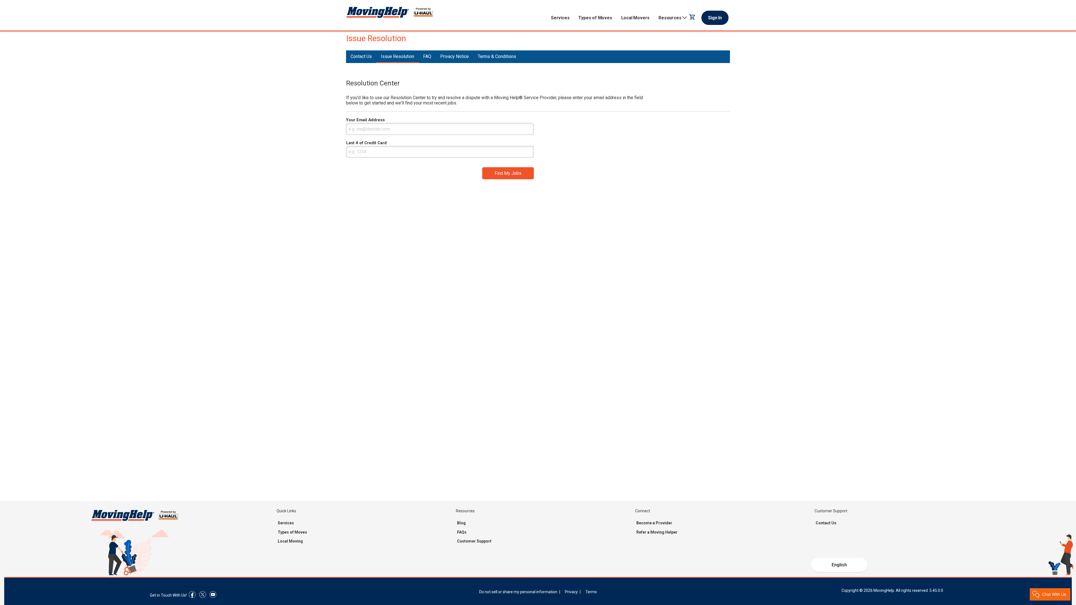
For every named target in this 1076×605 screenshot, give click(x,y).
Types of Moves (595, 17)
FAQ (427, 56)
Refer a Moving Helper (657, 532)
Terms (591, 592)
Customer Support (474, 541)
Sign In (715, 17)
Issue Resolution (397, 56)
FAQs (462, 532)
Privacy (571, 592)
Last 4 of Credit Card (366, 142)
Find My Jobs (508, 173)
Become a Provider (654, 523)
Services (560, 17)
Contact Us (361, 56)
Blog (461, 523)
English (839, 564)
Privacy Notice (454, 56)
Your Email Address (365, 119)
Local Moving (290, 541)
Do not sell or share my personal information (518, 592)
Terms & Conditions (497, 56)
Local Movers (635, 17)
